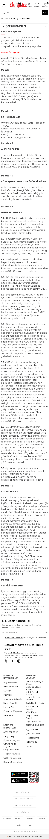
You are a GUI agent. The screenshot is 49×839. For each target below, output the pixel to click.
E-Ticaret (16, 836)
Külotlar (7, 691)
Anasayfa (5, 19)
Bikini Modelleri (10, 686)
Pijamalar (7, 695)
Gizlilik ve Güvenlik (12, 758)
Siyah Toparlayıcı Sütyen (33, 688)
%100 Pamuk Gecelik (32, 707)
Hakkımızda (31, 742)
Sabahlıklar (8, 715)
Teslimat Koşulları (11, 754)
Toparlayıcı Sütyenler (13, 699)
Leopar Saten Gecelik (32, 717)
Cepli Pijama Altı (33, 721)
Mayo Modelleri (10, 682)
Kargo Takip (9, 736)
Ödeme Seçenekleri (12, 762)
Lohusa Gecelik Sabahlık (33, 698)
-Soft (10, 836)
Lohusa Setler (9, 707)
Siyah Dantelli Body (35, 703)
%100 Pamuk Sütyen (32, 693)
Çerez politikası (33, 733)
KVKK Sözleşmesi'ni (14, 638)
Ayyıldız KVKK (32, 729)
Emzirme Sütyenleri (12, 711)
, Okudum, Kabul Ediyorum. (26, 638)
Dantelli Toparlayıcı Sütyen (34, 683)
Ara (45, 12)
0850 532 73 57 (10, 732)
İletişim (29, 746)
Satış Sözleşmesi (11, 750)
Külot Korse (31, 712)
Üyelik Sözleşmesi (11, 740)
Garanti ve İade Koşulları (10, 745)
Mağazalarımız (32, 738)
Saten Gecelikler (11, 703)
